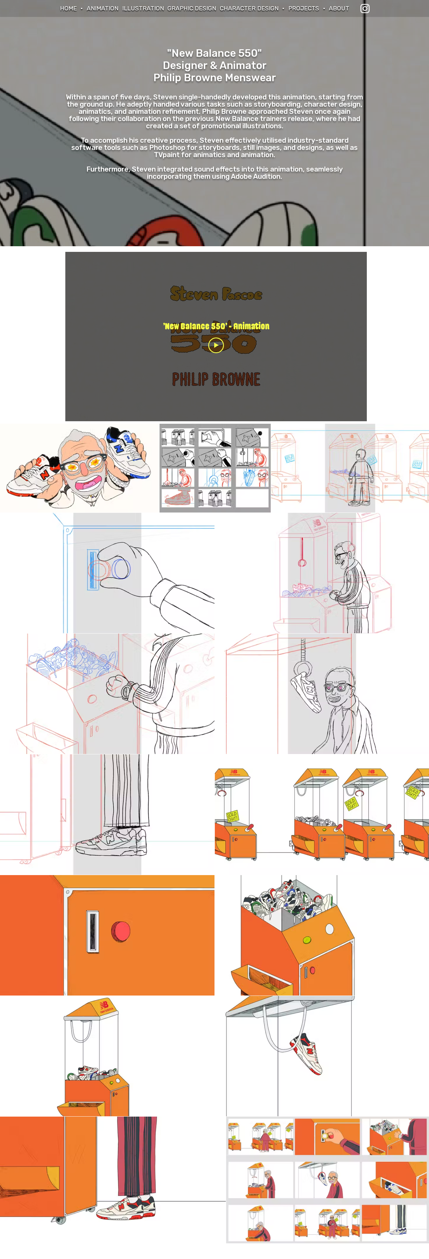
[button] (303, 8)
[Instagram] (365, 8)
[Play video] (216, 345)
